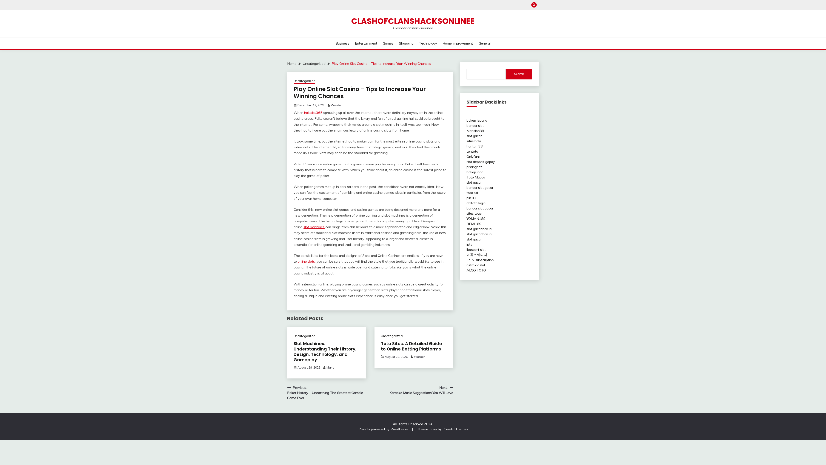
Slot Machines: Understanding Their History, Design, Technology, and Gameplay (325, 352)
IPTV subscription (480, 260)
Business (342, 43)
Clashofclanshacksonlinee (413, 21)
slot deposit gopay (481, 162)
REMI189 (474, 224)
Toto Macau (476, 177)
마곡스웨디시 (477, 255)
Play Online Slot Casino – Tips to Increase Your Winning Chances (360, 92)
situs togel (474, 213)
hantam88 (475, 146)
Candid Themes (456, 429)
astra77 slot (476, 265)
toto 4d (472, 193)
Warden (336, 105)
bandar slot (475, 125)
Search (519, 74)
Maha (330, 367)
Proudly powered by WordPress (384, 429)
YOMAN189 (476, 218)
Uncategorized (304, 81)
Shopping (406, 43)
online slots (306, 261)
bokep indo (475, 172)
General (484, 43)
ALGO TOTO (476, 270)
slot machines (314, 227)
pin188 (472, 198)
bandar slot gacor (480, 187)
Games (388, 43)
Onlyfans (474, 156)
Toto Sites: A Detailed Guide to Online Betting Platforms (411, 346)
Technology (428, 43)
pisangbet (474, 167)
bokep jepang (477, 120)
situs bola (474, 141)
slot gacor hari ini (479, 229)
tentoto (472, 151)
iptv (469, 244)
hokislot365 (313, 112)
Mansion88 (475, 131)
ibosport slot (476, 249)
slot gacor (474, 136)
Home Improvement (457, 43)
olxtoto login (476, 203)
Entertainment (366, 43)
